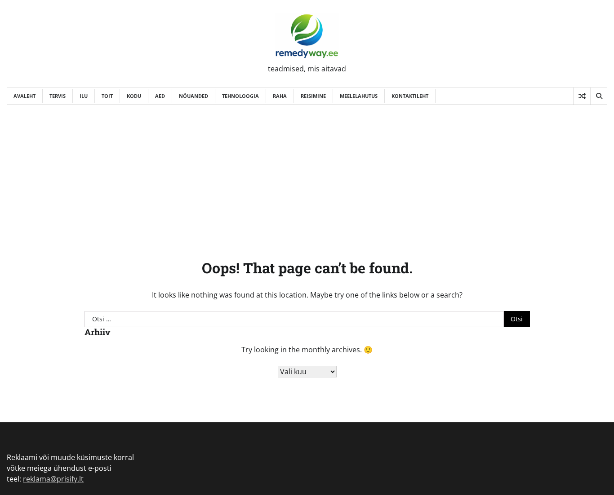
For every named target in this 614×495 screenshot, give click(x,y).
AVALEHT (24, 95)
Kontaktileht (410, 95)
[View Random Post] (582, 96)
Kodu (134, 95)
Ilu (84, 95)
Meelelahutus (359, 95)
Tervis (57, 95)
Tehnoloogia (240, 95)
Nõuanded (193, 95)
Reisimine (313, 95)
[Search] (598, 96)
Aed (160, 95)
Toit (107, 95)
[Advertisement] (307, 172)
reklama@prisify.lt (53, 479)
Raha (280, 95)
